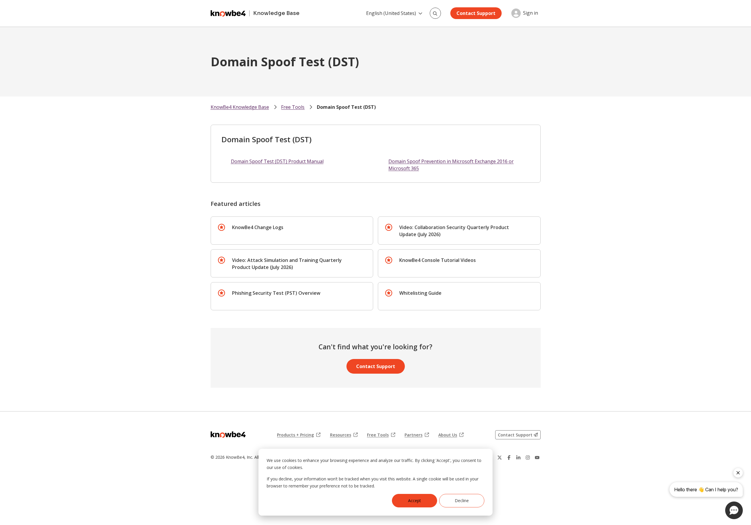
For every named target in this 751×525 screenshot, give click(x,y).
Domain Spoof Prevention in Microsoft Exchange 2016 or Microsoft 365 (451, 165)
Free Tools (293, 107)
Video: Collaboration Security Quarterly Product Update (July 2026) (454, 231)
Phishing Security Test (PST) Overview (276, 293)
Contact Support (475, 13)
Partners (417, 435)
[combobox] (435, 13)
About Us (451, 435)
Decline (462, 500)
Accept (414, 500)
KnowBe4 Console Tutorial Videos (437, 260)
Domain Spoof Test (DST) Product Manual (277, 161)
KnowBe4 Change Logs (257, 227)
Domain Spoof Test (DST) (346, 107)
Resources (344, 435)
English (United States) (391, 13)
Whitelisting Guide (420, 293)
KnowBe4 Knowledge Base (240, 107)
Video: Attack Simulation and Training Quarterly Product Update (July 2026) (287, 263)
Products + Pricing (298, 435)
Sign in (530, 13)
